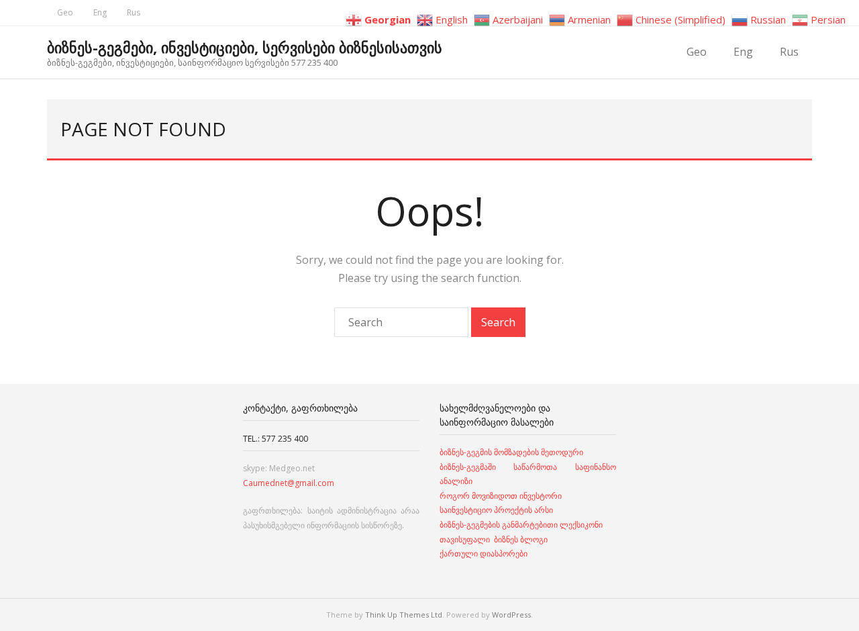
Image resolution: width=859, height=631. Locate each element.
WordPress (511, 615)
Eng (100, 12)
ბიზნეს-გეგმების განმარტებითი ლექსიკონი (521, 524)
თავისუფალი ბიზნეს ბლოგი (494, 539)
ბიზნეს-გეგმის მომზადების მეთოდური (511, 452)
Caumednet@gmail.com (288, 483)
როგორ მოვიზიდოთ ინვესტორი (502, 495)
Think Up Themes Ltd (403, 615)
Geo (65, 12)
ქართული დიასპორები (483, 553)
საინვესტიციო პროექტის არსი (496, 510)
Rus (133, 12)
